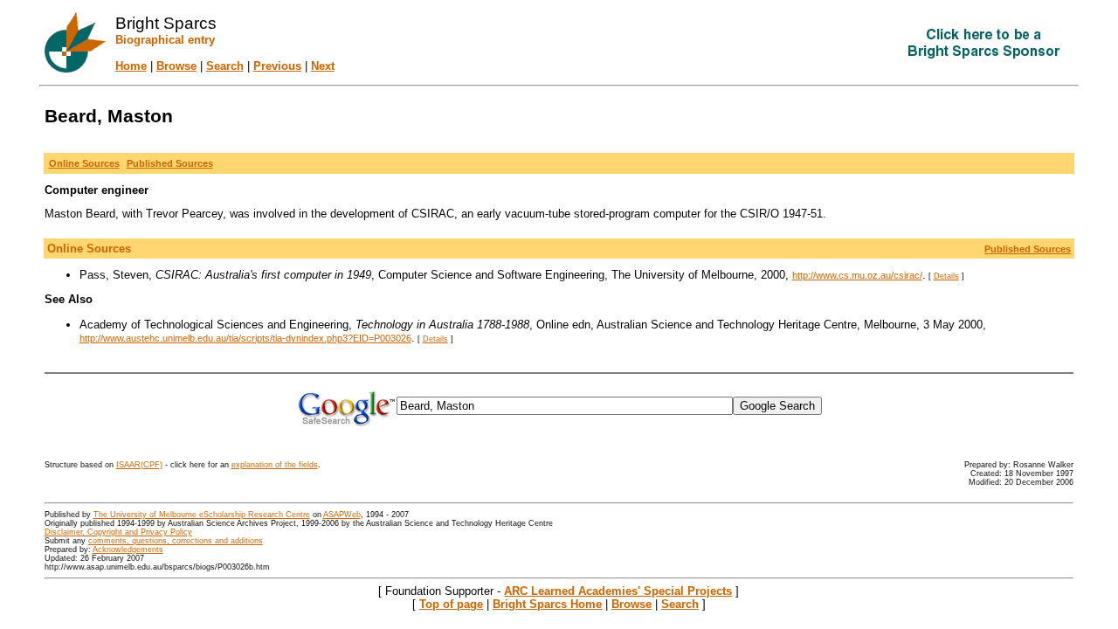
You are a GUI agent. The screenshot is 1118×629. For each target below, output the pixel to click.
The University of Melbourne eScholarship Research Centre (201, 514)
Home (131, 66)
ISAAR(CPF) (139, 464)
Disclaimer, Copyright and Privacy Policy (118, 532)
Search (225, 66)
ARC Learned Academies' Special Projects (618, 591)
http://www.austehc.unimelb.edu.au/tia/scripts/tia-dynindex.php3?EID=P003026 (245, 338)
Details (946, 276)
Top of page (451, 604)
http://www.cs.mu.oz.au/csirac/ (857, 275)
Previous (277, 66)
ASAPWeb (342, 514)
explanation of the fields (274, 464)
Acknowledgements (128, 549)
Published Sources (1027, 249)
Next (323, 66)
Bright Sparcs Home (547, 604)
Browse (176, 66)
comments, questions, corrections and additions (175, 540)
